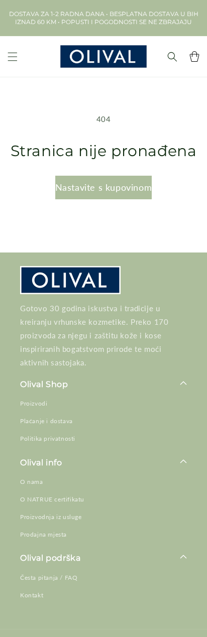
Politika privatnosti (47, 438)
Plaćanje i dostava (46, 421)
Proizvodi (33, 403)
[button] (13, 56)
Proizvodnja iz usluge (51, 517)
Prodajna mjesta (43, 534)
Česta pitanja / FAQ (48, 577)
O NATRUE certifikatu (52, 499)
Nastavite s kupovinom (103, 187)
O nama (31, 481)
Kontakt (31, 595)
